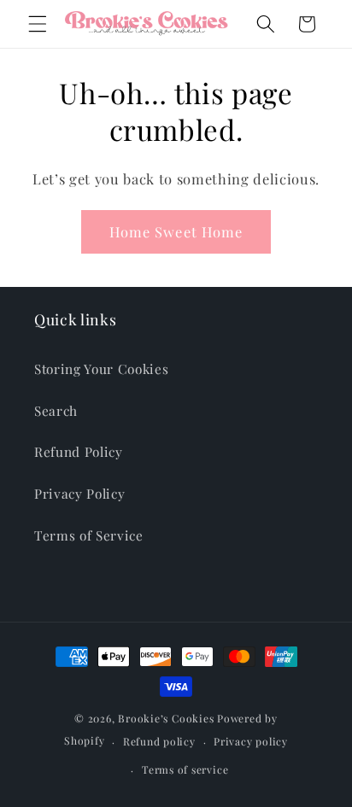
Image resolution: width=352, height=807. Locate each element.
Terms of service (185, 769)
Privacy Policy (79, 493)
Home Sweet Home (176, 231)
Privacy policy (251, 741)
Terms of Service (89, 535)
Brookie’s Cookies (166, 718)
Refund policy (159, 741)
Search (56, 410)
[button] (37, 23)
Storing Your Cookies (101, 368)
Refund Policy (78, 451)
